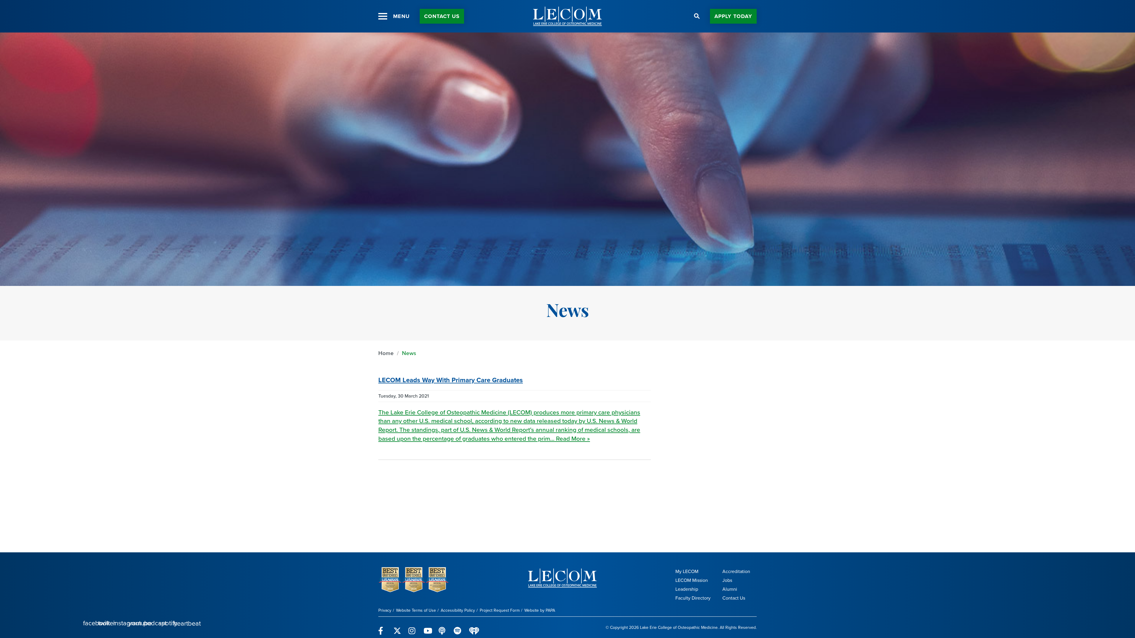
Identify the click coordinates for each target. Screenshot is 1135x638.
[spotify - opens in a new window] (458, 627)
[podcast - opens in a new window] (443, 627)
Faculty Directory (693, 598)
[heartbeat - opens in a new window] (474, 627)
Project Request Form (500, 610)
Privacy (384, 610)
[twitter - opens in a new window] (397, 627)
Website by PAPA (539, 610)
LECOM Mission (691, 580)
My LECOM (686, 571)
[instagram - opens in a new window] (412, 627)
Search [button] (697, 16)
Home (386, 353)
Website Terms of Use (416, 610)
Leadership (686, 589)
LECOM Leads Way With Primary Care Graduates (450, 380)
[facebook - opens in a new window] (382, 627)
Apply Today (733, 16)
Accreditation (736, 571)
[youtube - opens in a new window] (428, 627)
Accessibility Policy (458, 610)
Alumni (729, 589)
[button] (382, 16)
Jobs (727, 580)
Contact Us (442, 16)
